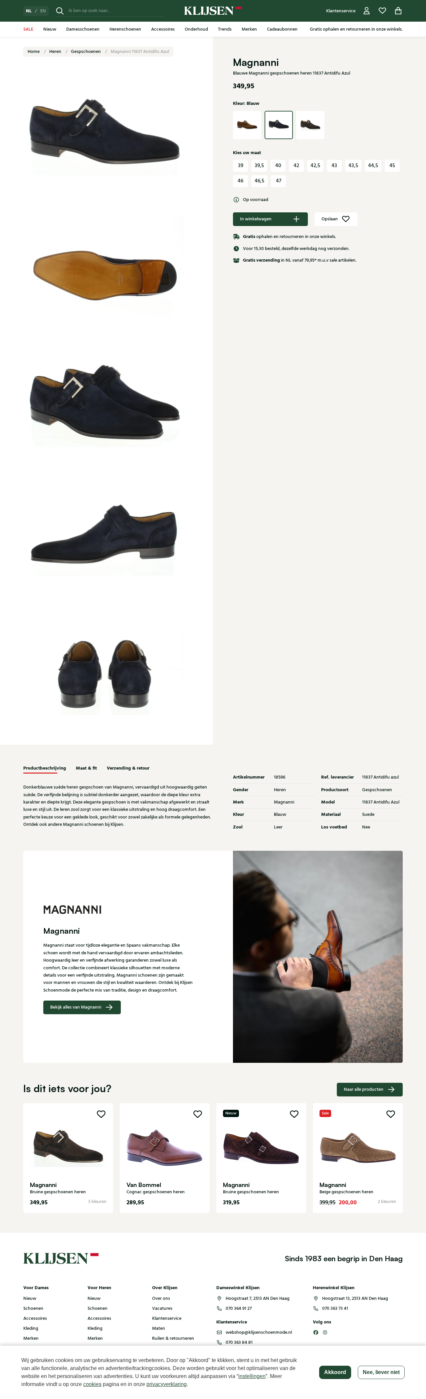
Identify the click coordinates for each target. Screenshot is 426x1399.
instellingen (252, 1376)
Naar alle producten (363, 1089)
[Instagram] (325, 1332)
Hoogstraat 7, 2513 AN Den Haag (258, 1298)
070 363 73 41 (335, 1308)
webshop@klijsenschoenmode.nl (259, 1332)
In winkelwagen (256, 219)
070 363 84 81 (239, 1342)
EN (43, 11)
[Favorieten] (382, 11)
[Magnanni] (118, 910)
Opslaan (329, 219)
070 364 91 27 (239, 1308)
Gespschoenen (86, 51)
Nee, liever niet (381, 1372)
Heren (55, 51)
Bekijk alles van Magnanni (75, 1007)
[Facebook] (316, 1332)
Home (34, 51)
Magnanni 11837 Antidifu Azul (139, 51)
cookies (92, 1384)
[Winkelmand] (398, 11)
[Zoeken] (60, 11)
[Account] (366, 11)
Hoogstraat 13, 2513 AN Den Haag (355, 1298)
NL (29, 11)
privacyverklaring (166, 1384)
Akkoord (335, 1372)
